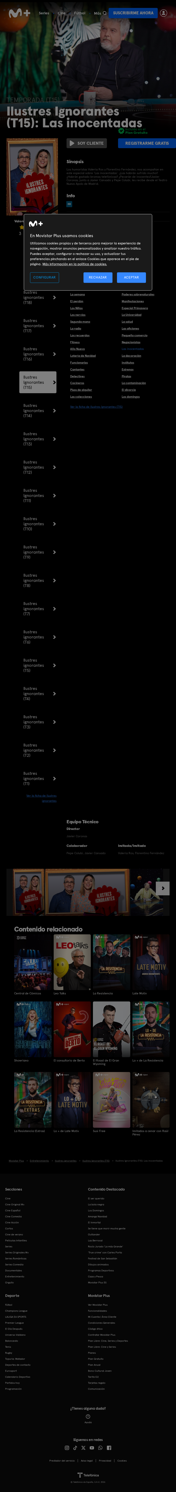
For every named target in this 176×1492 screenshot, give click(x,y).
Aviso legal (87, 1460)
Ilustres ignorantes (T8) (33, 580)
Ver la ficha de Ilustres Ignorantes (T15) (96, 406)
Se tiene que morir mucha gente (107, 1228)
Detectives (77, 376)
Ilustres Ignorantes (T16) (33, 354)
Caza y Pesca (95, 1276)
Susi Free (99, 1131)
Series (44, 13)
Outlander (94, 1234)
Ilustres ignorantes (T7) (33, 608)
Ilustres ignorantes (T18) (33, 297)
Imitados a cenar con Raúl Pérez (150, 1132)
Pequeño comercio (134, 335)
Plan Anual (94, 1364)
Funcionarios (79, 362)
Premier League (14, 1322)
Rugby (8, 1352)
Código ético (95, 1328)
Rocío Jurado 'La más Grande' (105, 1246)
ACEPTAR (131, 277)
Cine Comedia (13, 1216)
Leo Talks (60, 993)
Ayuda (88, 1422)
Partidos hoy (12, 1382)
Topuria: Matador (15, 1358)
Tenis (8, 1346)
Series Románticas (15, 1258)
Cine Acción (12, 1222)
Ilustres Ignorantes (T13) (33, 439)
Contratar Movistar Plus (101, 1334)
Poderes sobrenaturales (138, 294)
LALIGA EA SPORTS (15, 1316)
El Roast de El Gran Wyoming (106, 1062)
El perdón (76, 301)
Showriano (21, 1060)
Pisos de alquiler (81, 389)
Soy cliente (90, 143)
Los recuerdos (80, 335)
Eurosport (11, 1370)
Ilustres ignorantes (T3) (33, 722)
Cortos (9, 1228)
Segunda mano (80, 321)
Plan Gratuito (95, 1358)
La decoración (131, 355)
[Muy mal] (22, 227)
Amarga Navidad (97, 1216)
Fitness (75, 342)
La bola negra (96, 1204)
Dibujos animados (98, 1264)
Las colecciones (81, 396)
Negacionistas (131, 342)
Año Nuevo (77, 349)
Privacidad (105, 1460)
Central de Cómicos (27, 993)
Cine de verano (14, 1234)
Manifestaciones (133, 301)
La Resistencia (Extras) (29, 1131)
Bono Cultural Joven (100, 1370)
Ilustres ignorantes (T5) (33, 665)
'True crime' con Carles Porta (105, 1252)
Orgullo (9, 1282)
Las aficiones (130, 328)
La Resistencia (103, 993)
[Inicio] (19, 13)
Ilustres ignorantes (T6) (33, 637)
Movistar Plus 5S (97, 1282)
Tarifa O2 (93, 1376)
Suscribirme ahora (133, 13)
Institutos (128, 362)
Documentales (13, 1270)
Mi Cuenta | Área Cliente (102, 1316)
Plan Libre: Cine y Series (102, 1346)
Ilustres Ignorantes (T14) (33, 410)
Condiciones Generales (101, 1322)
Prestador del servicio (62, 1460)
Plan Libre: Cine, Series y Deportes (108, 1340)
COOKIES (122, 1460)
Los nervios (77, 314)
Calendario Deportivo (17, 1376)
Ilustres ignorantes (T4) (33, 693)
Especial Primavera (135, 308)
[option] (29, 892)
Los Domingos (96, 1210)
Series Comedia (14, 1264)
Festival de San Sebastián (102, 1258)
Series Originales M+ (17, 1252)
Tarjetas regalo (96, 1382)
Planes (92, 1352)
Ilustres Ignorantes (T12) (33, 467)
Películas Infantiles (16, 1240)
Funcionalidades (97, 1310)
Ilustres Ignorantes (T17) (33, 325)
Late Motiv (139, 993)
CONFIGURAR (44, 277)
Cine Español (12, 1210)
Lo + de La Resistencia (147, 1060)
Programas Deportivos (101, 1270)
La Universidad (131, 314)
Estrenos (128, 369)
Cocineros (77, 383)
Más (97, 13)
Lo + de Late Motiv (66, 1131)
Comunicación (96, 1388)
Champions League (16, 1310)
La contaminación (134, 383)
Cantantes (77, 369)
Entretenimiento (14, 1276)
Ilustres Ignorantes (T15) (33, 382)
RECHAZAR (98, 277)
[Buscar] (104, 13)
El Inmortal (94, 1222)
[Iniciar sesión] (163, 13)
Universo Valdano (15, 1334)
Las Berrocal (95, 1240)
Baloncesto (11, 1340)
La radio (75, 328)
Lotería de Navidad (83, 355)
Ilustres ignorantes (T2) (33, 750)
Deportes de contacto (17, 1364)
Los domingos (131, 396)
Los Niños (76, 308)
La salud (127, 321)
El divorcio (129, 389)
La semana (77, 294)
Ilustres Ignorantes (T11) (33, 495)
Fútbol (79, 13)
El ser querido (96, 1198)
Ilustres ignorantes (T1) (33, 778)
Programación (13, 1388)
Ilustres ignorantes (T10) (33, 523)
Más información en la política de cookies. (74, 264)
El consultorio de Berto (69, 1060)
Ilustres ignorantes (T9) (33, 552)
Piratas (126, 376)
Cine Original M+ (14, 1204)
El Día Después (13, 1328)
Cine (61, 13)
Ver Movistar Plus (98, 1304)
